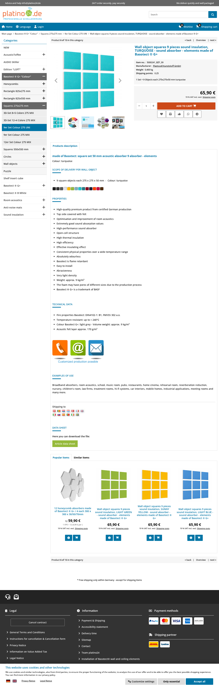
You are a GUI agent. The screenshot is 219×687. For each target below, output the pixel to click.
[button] (39, 27)
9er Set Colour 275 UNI (17, 127)
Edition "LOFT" (12, 69)
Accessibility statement (95, 626)
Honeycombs (11, 84)
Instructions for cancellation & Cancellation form (37, 638)
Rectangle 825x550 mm (17, 98)
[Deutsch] (8, 681)
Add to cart (186, 106)
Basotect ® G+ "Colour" (17, 76)
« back (188, 40)
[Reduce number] (139, 105)
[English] (14, 681)
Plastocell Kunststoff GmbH (167, 65)
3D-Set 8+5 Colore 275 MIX (19, 113)
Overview (201, 40)
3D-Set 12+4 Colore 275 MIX (19, 120)
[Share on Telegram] (197, 114)
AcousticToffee (12, 54)
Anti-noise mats (13, 207)
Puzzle (7, 171)
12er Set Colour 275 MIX (17, 142)
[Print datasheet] (170, 114)
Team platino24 (90, 652)
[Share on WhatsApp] (188, 114)
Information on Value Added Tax (28, 651)
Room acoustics (13, 200)
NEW (6, 47)
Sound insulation (14, 214)
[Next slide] (120, 80)
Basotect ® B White (15, 193)
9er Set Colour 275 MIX (17, 134)
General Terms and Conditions (27, 632)
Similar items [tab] (81, 457)
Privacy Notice (18, 645)
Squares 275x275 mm (16, 105)
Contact (86, 646)
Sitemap (86, 639)
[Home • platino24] (22, 13)
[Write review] (179, 114)
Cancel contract (38, 622)
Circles (7, 156)
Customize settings (142, 681)
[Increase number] (153, 105)
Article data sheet (65, 443)
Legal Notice (17, 658)
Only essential (171, 681)
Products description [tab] (65, 145)
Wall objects (10, 163)
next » (213, 40)
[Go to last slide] (56, 80)
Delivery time (89, 633)
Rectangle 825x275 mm (17, 91)
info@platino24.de (31, 3)
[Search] (213, 14)
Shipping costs (209, 97)
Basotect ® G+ (12, 185)
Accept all (199, 681)
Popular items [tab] (61, 457)
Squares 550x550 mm (16, 149)
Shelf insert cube (13, 178)
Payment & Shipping (93, 620)
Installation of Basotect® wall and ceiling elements (111, 659)
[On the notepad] (161, 114)
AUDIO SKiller (11, 62)
